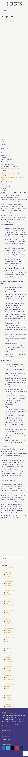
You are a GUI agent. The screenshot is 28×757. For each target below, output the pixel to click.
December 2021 (9, 630)
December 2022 (9, 605)
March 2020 (8, 677)
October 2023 (9, 588)
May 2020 (8, 673)
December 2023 (9, 583)
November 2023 (9, 585)
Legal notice (5, 736)
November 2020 (9, 659)
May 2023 (8, 594)
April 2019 (8, 699)
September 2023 (9, 590)
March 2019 (8, 702)
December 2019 (9, 684)
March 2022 (8, 623)
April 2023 (8, 597)
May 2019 (8, 697)
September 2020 (10, 664)
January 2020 (9, 682)
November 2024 (9, 567)
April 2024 (8, 574)
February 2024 (9, 579)
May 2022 (8, 619)
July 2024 (8, 570)
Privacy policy (6, 732)
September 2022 (9, 612)
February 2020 (9, 679)
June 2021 (8, 644)
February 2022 (9, 626)
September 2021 (9, 637)
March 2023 (8, 599)
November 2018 (9, 706)
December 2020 (9, 657)
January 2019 (9, 704)
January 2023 (9, 603)
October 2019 (9, 688)
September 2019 (9, 691)
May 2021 (7, 646)
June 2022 (8, 617)
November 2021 (9, 632)
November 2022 (9, 608)
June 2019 (8, 695)
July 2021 (7, 641)
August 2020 (8, 666)
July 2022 (7, 614)
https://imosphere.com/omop (11, 168)
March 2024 (8, 576)
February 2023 (9, 601)
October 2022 (9, 610)
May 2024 (8, 572)
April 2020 (8, 675)
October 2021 (9, 635)
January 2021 (9, 655)
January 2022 (9, 628)
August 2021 (8, 639)
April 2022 (8, 621)
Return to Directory (7, 22)
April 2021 (8, 648)
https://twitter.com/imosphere (11, 173)
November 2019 (9, 686)
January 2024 (9, 581)
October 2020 (9, 661)
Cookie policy (6, 739)
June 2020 (8, 670)
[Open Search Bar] (24, 10)
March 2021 (8, 650)
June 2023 (8, 592)
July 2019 (7, 693)
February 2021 (9, 652)
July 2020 (8, 668)
